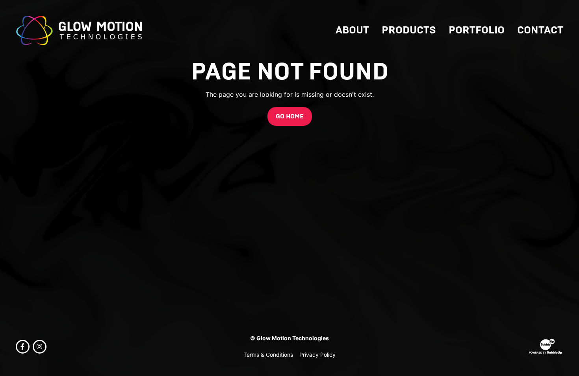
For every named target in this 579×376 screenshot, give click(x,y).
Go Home (290, 116)
